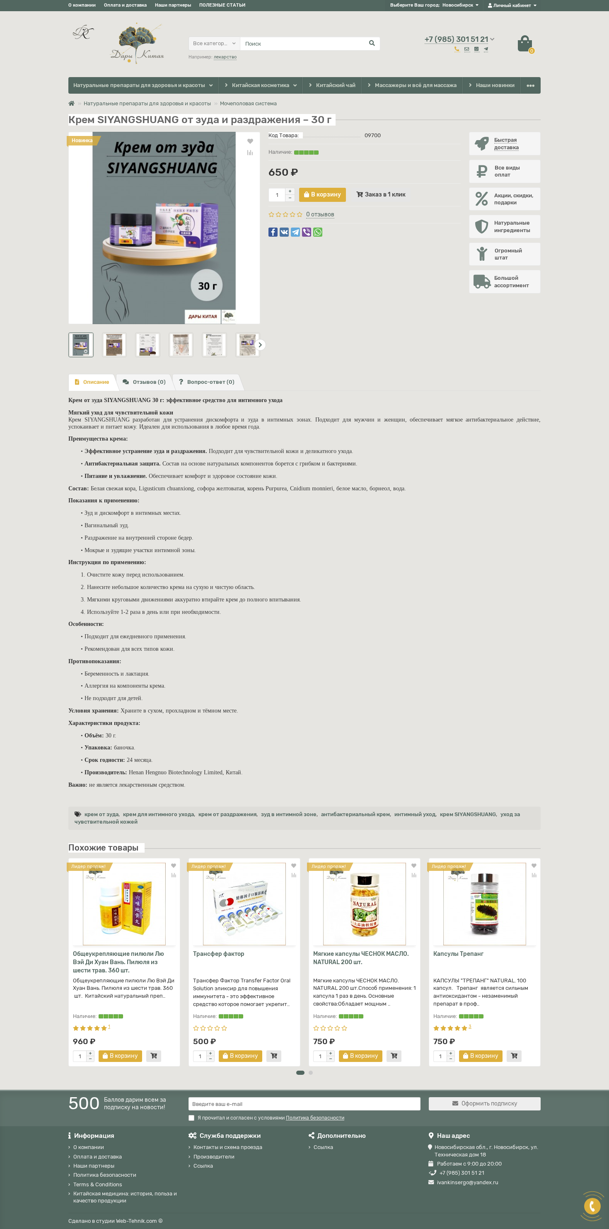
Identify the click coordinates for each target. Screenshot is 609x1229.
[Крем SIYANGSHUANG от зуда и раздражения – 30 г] (164, 228)
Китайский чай (335, 85)
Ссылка (203, 1166)
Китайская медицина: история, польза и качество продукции (125, 1197)
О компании (82, 5)
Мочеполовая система (248, 103)
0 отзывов (320, 214)
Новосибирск (457, 5)
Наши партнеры (173, 5)
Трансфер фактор (218, 954)
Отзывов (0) (149, 382)
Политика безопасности (104, 1175)
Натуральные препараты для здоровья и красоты (139, 85)
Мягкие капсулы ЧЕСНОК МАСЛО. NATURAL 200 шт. (361, 958)
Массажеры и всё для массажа (416, 85)
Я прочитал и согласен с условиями (271, 1118)
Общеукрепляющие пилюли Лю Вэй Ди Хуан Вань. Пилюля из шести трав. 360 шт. (118, 962)
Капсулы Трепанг (458, 954)
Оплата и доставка (125, 5)
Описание (96, 382)
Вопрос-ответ (210, 382)
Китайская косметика (260, 85)
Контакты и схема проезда (227, 1147)
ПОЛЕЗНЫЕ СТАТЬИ (222, 5)
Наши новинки (495, 85)
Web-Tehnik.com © (139, 1221)
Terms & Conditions (97, 1184)
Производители (213, 1157)
